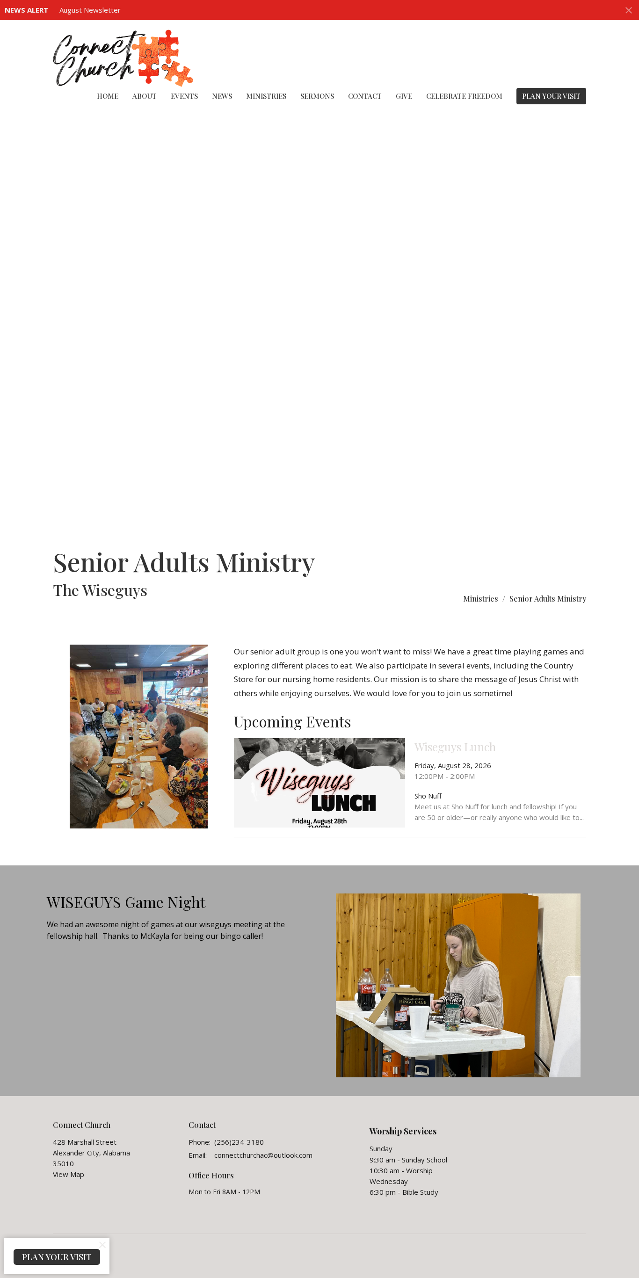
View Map (68, 1174)
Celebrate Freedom (464, 96)
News (222, 96)
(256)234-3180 (239, 1142)
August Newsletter (90, 10)
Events (184, 96)
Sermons (317, 96)
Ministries (266, 96)
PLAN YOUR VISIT (551, 96)
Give (404, 96)
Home (107, 96)
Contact (365, 96)
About (144, 96)
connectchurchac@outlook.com (263, 1155)
